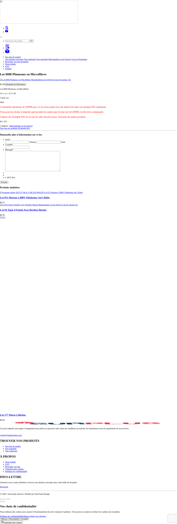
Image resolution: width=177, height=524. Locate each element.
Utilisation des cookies (14, 469)
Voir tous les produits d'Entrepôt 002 (15, 128)
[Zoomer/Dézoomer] (1, 499)
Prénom (33, 142)
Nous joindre (10, 64)
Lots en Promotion (79, 59)
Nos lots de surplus (13, 446)
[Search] (6, 28)
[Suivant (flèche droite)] (4, 501)
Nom (63, 142)
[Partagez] (6, 499)
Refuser (4, 519)
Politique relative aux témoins (34, 516)
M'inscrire (4, 487)
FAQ (7, 66)
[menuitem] (8, 69)
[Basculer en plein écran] (4, 499)
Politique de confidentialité (16, 471)
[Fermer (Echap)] (9, 499)
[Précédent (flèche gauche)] (1, 501)
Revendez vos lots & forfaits (16, 62)
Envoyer (4, 182)
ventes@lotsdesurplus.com (11, 435)
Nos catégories (30, 59)
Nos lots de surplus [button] (13, 57)
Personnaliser (14, 519)
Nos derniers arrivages (14, 59)
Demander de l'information (15, 84)
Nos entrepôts (42, 59)
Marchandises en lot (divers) (59, 59)
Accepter (24, 519)
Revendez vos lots (12, 467)
